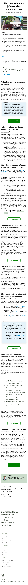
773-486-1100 (5, 520)
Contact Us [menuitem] (4, 552)
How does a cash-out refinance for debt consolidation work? (14, 39)
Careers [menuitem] (4, 554)
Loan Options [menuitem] (5, 536)
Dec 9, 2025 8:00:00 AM (6, 486)
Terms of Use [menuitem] (5, 564)
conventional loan (20, 306)
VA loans (10, 315)
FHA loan (15, 311)
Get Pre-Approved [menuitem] (6, 540)
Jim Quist (8, 12)
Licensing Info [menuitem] (5, 562)
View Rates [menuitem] (4, 538)
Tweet (2, 56)
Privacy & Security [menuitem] (6, 566)
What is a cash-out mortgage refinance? (11, 34)
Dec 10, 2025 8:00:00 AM (6, 491)
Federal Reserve (6, 74)
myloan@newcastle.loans (7, 522)
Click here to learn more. (13, 480)
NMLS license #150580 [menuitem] (7, 560)
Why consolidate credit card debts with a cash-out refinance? (13, 36)
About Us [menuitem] (4, 550)
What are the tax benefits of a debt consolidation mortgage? (13, 43)
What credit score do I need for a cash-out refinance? (13, 41)
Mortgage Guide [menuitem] (5, 548)
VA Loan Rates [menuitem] (5, 542)
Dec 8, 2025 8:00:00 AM (6, 496)
